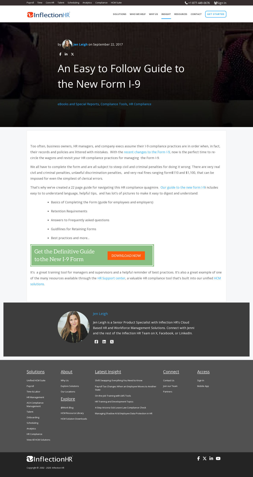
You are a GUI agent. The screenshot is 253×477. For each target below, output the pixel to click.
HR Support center (111, 278)
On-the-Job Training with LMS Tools (113, 395)
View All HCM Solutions (38, 439)
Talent (30, 411)
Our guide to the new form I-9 (183, 187)
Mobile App (203, 386)
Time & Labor (33, 391)
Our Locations (68, 391)
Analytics (31, 428)
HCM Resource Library (72, 413)
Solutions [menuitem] (119, 14)
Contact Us (168, 380)
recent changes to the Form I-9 (147, 152)
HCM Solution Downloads (74, 418)
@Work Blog (67, 407)
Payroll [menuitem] (30, 2)
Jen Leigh (80, 44)
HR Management (35, 397)
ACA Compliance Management (35, 404)
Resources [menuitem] (180, 14)
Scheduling (32, 422)
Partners (167, 391)
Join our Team (170, 386)
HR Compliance (140, 104)
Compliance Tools (114, 104)
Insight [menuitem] (166, 14)
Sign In (221, 3)
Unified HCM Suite (36, 380)
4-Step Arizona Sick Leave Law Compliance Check (120, 407)
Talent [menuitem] (61, 2)
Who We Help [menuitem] (138, 14)
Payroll (30, 386)
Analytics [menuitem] (87, 2)
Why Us (65, 380)
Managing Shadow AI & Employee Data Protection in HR (123, 413)
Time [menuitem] (39, 2)
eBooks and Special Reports (78, 104)
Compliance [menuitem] (101, 2)
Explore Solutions (70, 386)
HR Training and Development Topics (114, 401)
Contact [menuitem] (196, 14)
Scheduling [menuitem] (73, 2)
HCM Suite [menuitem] (116, 2)
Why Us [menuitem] (153, 14)
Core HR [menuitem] (50, 2)
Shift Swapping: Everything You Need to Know (118, 380)
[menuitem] (215, 14)
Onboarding (33, 417)
